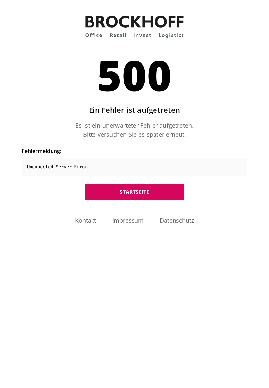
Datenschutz (177, 220)
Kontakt (85, 220)
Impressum (128, 220)
